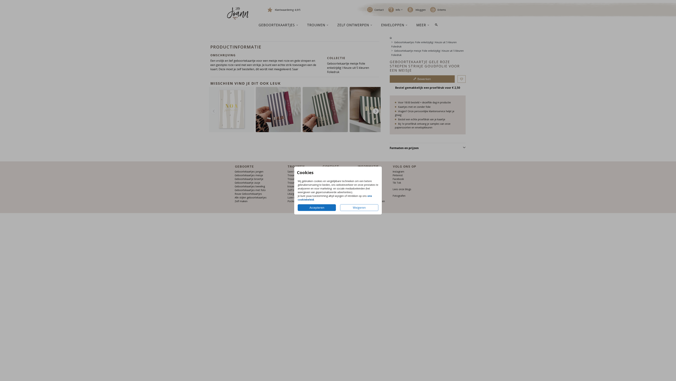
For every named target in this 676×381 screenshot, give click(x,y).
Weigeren (359, 208)
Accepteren (316, 208)
